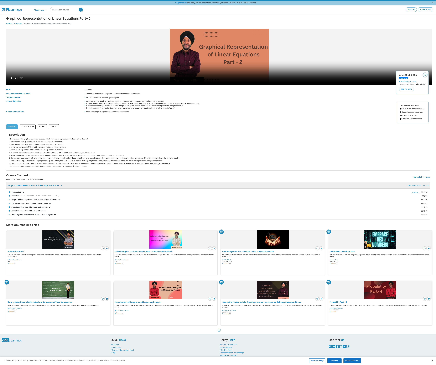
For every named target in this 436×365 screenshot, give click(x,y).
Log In (412, 9)
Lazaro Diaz (334, 260)
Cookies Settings (317, 361)
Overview (12, 127)
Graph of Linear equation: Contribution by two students (34, 199)
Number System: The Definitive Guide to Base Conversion (248, 251)
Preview (415, 192)
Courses (18, 23)
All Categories (39, 10)
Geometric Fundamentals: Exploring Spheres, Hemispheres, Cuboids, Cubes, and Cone (261, 302)
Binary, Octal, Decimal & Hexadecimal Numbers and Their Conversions (40, 302)
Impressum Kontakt (229, 355)
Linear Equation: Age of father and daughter (29, 203)
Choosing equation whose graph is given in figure (32, 214)
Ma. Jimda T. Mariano (15, 308)
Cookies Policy (226, 350)
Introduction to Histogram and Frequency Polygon (138, 302)
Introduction (16, 192)
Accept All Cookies (352, 361)
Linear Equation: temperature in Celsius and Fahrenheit (34, 196)
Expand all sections (422, 177)
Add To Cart (406, 89)
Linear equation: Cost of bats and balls (27, 211)
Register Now (181, 3)
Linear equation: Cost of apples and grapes (29, 207)
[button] (218, 185)
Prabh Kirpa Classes (408, 81)
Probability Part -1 (16, 251)
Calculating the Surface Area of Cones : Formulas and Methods (143, 251)
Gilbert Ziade (227, 260)
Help (113, 353)
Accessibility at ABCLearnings (232, 353)
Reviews (54, 127)
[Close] (432, 360)
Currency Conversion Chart (123, 350)
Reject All (334, 361)
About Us (115, 344)
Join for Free (425, 9)
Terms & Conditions (229, 344)
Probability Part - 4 (338, 302)
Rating (42, 127)
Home (9, 23)
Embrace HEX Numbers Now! (342, 251)
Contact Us (116, 347)
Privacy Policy (226, 347)
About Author (28, 127)
